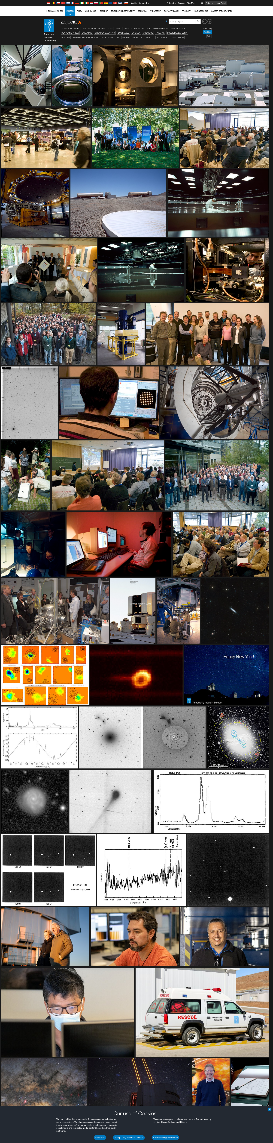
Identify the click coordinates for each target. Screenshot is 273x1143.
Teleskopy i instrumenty (123, 11)
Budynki (65, 37)
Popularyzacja (171, 11)
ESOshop (104, 11)
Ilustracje (123, 33)
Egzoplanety (178, 28)
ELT (148, 28)
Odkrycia (142, 11)
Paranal (160, 33)
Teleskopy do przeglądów (170, 37)
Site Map (191, 3)
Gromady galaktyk (105, 33)
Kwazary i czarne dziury (85, 37)
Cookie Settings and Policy (165, 1137)
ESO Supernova (161, 28)
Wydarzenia (155, 11)
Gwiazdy (149, 37)
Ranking (207, 32)
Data (209, 36)
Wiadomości (91, 11)
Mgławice (148, 33)
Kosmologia (137, 28)
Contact (181, 3)
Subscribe (171, 3)
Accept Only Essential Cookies (129, 1137)
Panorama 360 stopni (94, 28)
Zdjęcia (70, 11)
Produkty (186, 11)
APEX (117, 28)
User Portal (221, 3)
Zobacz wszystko (70, 28)
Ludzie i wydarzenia (177, 33)
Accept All (100, 1137)
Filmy (79, 11)
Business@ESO (201, 11)
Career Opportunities (221, 11)
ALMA (110, 28)
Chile (126, 28)
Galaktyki (87, 33)
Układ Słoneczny (110, 37)
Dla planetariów (70, 33)
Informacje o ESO (54, 11)
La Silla (136, 33)
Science (209, 3)
